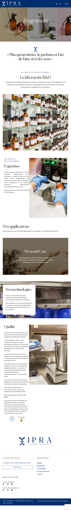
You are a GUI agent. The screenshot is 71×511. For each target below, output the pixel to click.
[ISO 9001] (12, 419)
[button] (5, 256)
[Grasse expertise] (21, 419)
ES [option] (60, 4)
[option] (57, 4)
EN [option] (57, 4)
